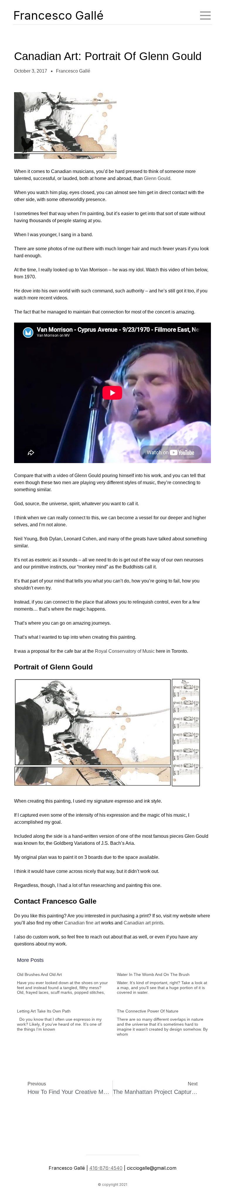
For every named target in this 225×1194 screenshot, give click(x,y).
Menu (205, 15)
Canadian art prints (143, 922)
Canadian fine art (82, 922)
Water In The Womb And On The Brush (153, 974)
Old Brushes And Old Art (39, 974)
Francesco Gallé (58, 15)
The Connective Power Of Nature (147, 1011)
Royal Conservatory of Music (125, 651)
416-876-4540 (105, 1168)
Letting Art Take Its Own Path (44, 1011)
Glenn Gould (157, 178)
